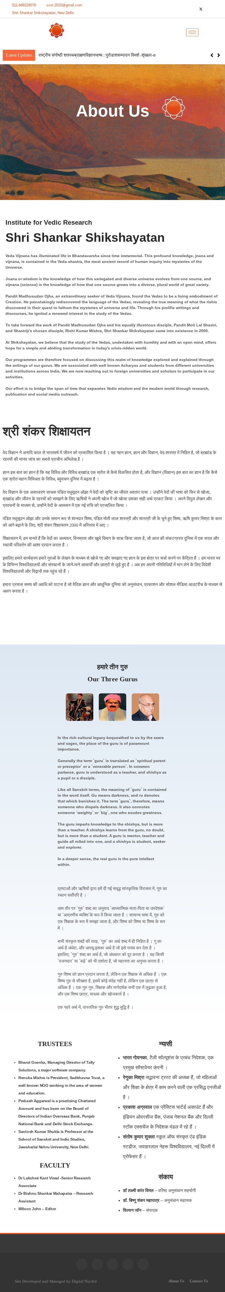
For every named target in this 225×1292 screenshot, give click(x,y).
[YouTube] (182, 9)
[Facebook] (191, 9)
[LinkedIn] (210, 9)
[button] (214, 32)
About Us (176, 1281)
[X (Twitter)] (201, 9)
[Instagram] (219, 9)
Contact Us (199, 1281)
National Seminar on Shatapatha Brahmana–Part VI (83, 55)
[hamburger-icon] (192, 32)
